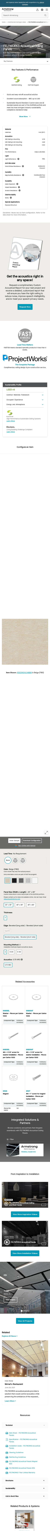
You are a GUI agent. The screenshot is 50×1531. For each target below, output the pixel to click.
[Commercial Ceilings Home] (8, 9)
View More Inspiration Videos (25, 1214)
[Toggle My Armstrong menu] (37, 9)
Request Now (25, 307)
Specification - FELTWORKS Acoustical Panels (23, 1440)
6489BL (6, 1049)
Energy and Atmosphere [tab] (16, 404)
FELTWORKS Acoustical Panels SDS (22, 1468)
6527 (28, 1091)
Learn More (11, 421)
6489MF (29, 1049)
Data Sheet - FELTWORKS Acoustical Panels (22, 1434)
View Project (10, 1300)
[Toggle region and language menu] (42, 9)
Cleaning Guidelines (16, 1452)
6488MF (29, 1010)
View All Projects (25, 1321)
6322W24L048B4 (24, 672)
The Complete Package (25, 364)
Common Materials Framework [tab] (18, 395)
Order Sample (14, 840)
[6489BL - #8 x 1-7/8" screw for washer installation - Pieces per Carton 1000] (13, 1037)
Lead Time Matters (25, 345)
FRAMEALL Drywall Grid (28, 1152)
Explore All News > (9, 1336)
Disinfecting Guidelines (17, 1457)
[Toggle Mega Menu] (46, 9)
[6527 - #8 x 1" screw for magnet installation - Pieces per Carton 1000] (36, 1078)
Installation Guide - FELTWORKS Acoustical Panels (24, 1447)
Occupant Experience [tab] (15, 399)
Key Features (8, 61)
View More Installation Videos (25, 1253)
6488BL (6, 1010)
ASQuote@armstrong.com (12, 899)
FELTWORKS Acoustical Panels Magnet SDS (23, 1462)
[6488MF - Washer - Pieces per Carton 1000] (36, 998)
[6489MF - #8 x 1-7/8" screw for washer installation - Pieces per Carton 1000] (36, 1037)
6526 (5, 1091)
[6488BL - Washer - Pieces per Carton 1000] (13, 998)
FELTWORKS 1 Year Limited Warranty (22, 1473)
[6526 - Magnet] (13, 1078)
